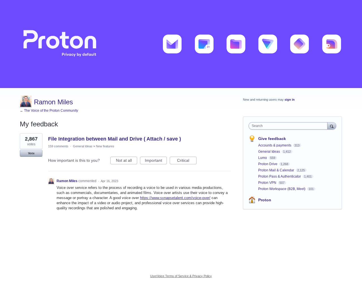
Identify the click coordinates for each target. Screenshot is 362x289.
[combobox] (289, 126)
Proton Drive (268, 164)
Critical (187, 161)
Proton (264, 200)
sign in (290, 99)
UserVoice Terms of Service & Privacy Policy (181, 276)
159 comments (58, 146)
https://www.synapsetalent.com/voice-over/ (175, 198)
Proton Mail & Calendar (276, 170)
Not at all (126, 161)
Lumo (263, 158)
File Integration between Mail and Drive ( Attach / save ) (114, 139)
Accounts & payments (275, 145)
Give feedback (272, 138)
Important (156, 161)
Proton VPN (267, 183)
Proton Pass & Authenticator (280, 176)
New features (105, 146)
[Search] (331, 125)
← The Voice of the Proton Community (49, 111)
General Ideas (82, 146)
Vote (31, 153)
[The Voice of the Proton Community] (181, 44)
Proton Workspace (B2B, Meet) (282, 189)
